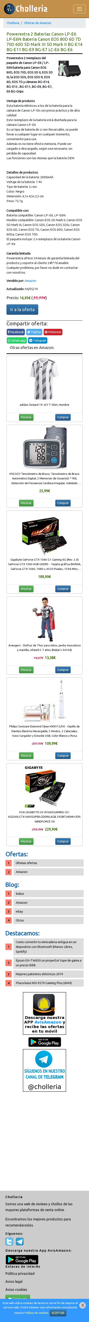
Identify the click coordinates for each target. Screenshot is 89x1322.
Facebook (17, 332)
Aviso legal (13, 1281)
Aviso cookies (16, 1289)
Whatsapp (18, 340)
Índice (20, 893)
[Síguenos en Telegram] (44, 1070)
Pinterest (54, 332)
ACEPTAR (58, 1313)
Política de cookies (36, 1312)
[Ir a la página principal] (25, 9)
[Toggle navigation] (79, 9)
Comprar (63, 417)
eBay (19, 911)
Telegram (39, 340)
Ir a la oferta (22, 309)
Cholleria (13, 23)
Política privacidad (20, 1273)
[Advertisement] (44, 1141)
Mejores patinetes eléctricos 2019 (39, 974)
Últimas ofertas (26, 863)
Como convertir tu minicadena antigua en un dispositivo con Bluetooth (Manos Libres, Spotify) (46, 946)
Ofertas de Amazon (37, 23)
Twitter (35, 332)
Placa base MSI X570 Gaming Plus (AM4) (44, 983)
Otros (20, 920)
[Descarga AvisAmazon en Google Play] (44, 1013)
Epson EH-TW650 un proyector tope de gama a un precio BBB (48, 963)
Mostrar (26, 417)
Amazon (30, 280)
